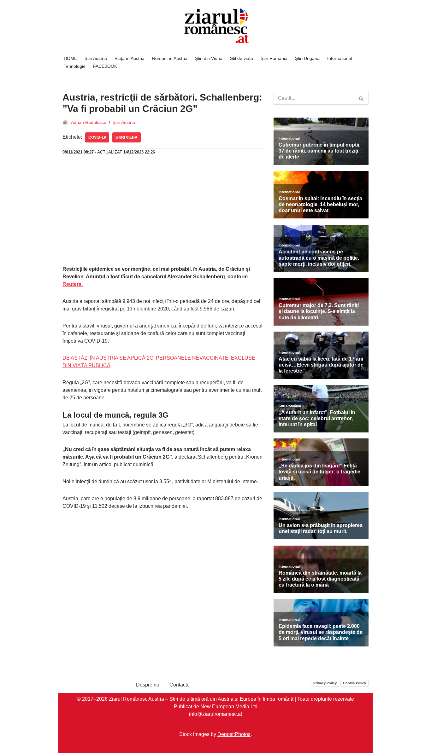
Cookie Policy (354, 683)
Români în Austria (169, 58)
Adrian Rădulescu (88, 122)
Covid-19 (97, 137)
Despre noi (148, 684)
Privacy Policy (325, 683)
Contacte (179, 684)
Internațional (339, 58)
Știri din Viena (208, 58)
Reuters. (72, 284)
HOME (70, 58)
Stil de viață (241, 58)
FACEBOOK (105, 66)
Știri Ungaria (307, 58)
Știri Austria (96, 58)
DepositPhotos (234, 734)
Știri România (274, 58)
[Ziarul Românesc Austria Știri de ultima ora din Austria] (215, 26)
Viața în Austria (130, 58)
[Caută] (361, 98)
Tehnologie (75, 66)
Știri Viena (126, 137)
